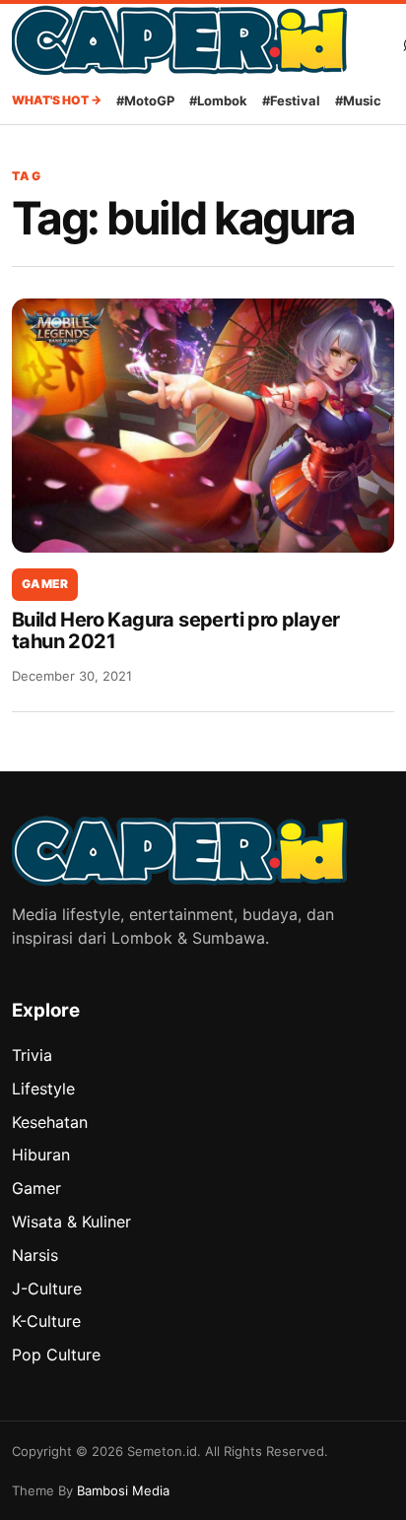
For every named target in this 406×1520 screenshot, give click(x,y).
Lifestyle (43, 1088)
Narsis (35, 1255)
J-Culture (47, 1288)
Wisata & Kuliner (71, 1221)
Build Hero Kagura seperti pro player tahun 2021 (175, 630)
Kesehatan (50, 1122)
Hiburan (41, 1154)
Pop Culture (56, 1354)
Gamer (45, 583)
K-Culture (46, 1321)
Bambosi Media (123, 1490)
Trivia (32, 1055)
